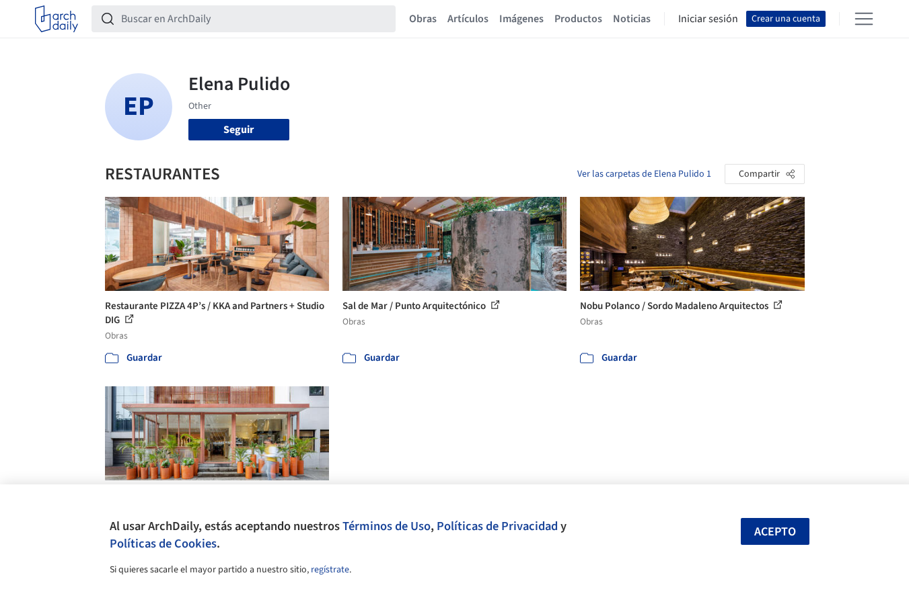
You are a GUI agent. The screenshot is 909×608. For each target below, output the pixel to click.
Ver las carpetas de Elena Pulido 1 (644, 174)
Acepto (775, 531)
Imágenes (521, 18)
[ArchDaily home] (56, 18)
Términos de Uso (386, 526)
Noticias (632, 18)
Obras (423, 18)
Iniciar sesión (708, 18)
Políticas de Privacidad (497, 526)
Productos (578, 18)
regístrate (330, 569)
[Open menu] (864, 19)
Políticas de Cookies (163, 543)
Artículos (467, 18)
